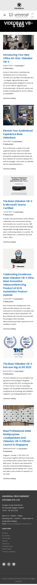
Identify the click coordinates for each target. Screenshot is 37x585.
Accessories (6, 536)
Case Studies (6, 538)
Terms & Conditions (8, 552)
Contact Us (5, 544)
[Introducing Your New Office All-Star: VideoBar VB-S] (18, 42)
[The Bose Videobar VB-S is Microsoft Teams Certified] (18, 185)
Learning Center (7, 546)
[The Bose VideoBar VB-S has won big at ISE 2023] (18, 347)
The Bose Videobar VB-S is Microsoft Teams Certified (17, 204)
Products (5, 533)
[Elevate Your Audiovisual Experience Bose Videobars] (18, 115)
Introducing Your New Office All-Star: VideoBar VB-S (17, 58)
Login (32, 17)
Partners (5, 541)
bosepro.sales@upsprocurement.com (18, 524)
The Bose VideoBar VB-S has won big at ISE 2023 (17, 365)
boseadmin (8, 451)
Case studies (19, 65)
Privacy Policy (6, 549)
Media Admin (9, 68)
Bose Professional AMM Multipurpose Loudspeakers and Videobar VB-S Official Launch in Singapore (17, 437)
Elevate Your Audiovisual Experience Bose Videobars (18, 134)
